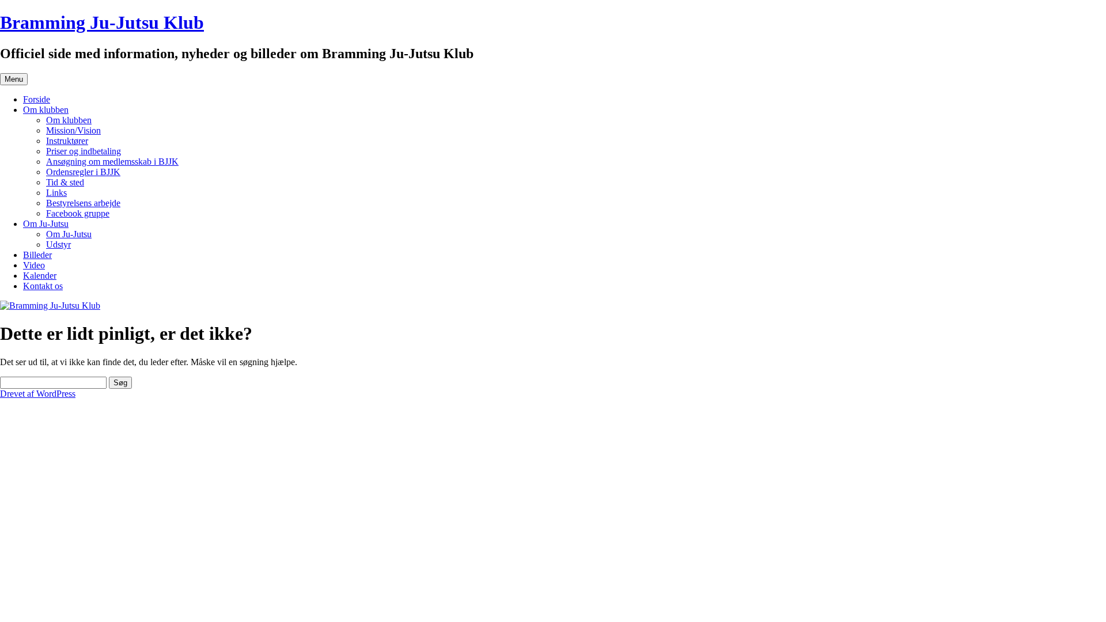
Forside (36, 99)
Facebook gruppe (77, 213)
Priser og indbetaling (83, 151)
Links (56, 193)
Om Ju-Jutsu (46, 224)
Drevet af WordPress (37, 394)
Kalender (39, 275)
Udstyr (58, 244)
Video (34, 265)
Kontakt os (43, 286)
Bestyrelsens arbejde (83, 203)
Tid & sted (65, 182)
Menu (14, 79)
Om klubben (46, 110)
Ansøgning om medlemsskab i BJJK (112, 161)
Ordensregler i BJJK (83, 172)
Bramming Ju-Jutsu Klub (102, 22)
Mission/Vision (73, 130)
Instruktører (67, 141)
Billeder (37, 255)
